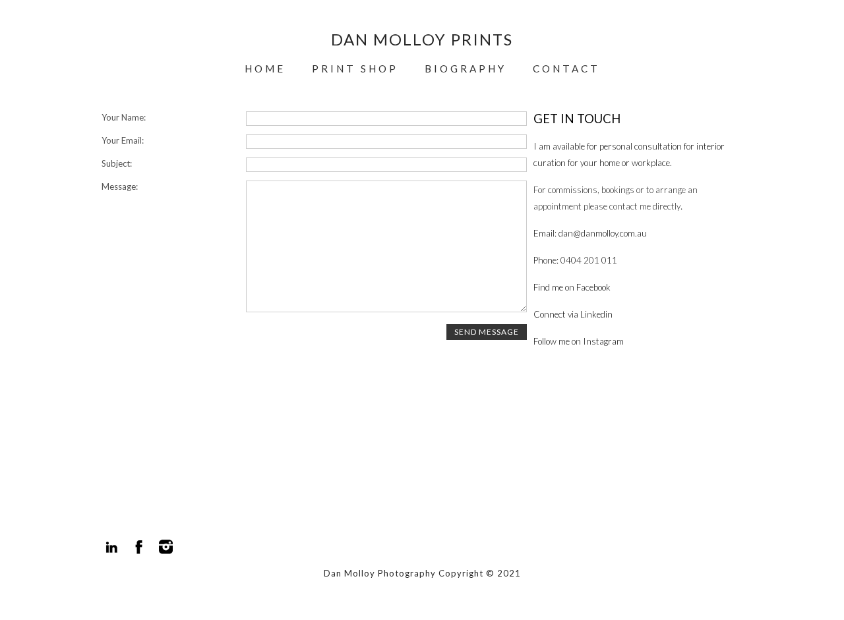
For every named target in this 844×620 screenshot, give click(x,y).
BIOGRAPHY (465, 68)
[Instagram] (166, 547)
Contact (566, 68)
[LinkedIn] (112, 547)
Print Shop (355, 68)
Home (265, 68)
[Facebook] (139, 547)
